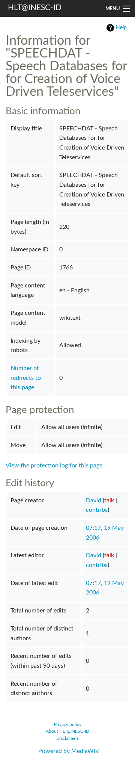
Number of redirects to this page (25, 377)
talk (109, 500)
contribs (97, 510)
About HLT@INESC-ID (67, 731)
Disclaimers (67, 738)
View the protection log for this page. (55, 466)
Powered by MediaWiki (69, 751)
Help (121, 27)
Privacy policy (67, 725)
